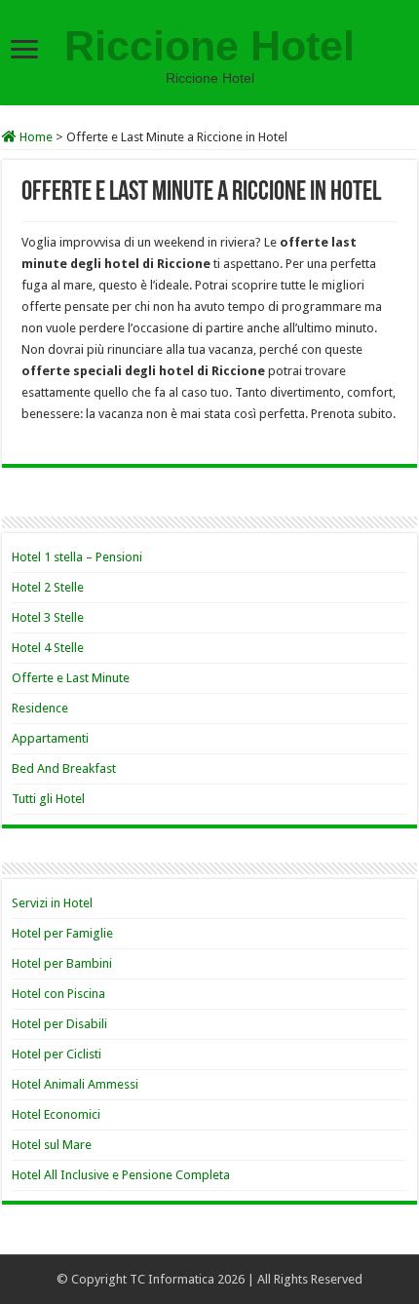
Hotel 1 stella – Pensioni (77, 557)
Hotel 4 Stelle (48, 647)
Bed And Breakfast (64, 768)
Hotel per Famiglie (62, 933)
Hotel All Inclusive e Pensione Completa (121, 1175)
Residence (40, 708)
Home (35, 137)
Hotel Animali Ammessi (75, 1084)
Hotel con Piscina (58, 993)
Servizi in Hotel (52, 903)
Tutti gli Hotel (48, 798)
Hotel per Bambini (62, 963)
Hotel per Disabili (59, 1023)
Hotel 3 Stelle (48, 617)
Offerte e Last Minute (71, 678)
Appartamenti (50, 738)
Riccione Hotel (209, 45)
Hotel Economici (56, 1114)
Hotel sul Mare (52, 1144)
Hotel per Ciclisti (56, 1054)
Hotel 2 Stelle (48, 587)
